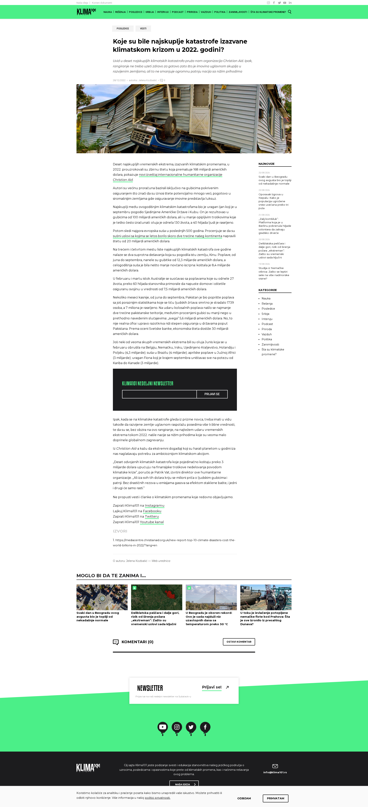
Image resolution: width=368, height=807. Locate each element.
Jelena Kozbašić (147, 80)
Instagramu (154, 505)
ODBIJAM (244, 798)
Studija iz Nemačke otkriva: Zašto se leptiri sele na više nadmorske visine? (274, 273)
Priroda (192, 12)
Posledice (135, 12)
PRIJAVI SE (212, 394)
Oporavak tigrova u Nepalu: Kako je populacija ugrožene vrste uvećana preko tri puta (273, 201)
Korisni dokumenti (102, 3)
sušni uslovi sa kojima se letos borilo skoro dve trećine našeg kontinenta (167, 236)
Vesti (143, 28)
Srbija (149, 12)
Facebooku (152, 511)
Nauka (108, 12)
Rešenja (120, 12)
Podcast (178, 12)
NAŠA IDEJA (182, 784)
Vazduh (206, 12)
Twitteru (152, 516)
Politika (219, 12)
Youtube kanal (152, 522)
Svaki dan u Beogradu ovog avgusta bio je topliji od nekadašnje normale (275, 180)
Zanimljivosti (238, 12)
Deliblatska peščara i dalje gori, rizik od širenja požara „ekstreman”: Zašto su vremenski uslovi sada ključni (274, 250)
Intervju (163, 12)
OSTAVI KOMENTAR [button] (239, 641)
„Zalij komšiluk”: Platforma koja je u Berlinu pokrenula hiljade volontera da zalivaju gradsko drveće (275, 225)
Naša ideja (82, 3)
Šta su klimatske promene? (268, 12)
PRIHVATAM (275, 798)
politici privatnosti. (157, 798)
